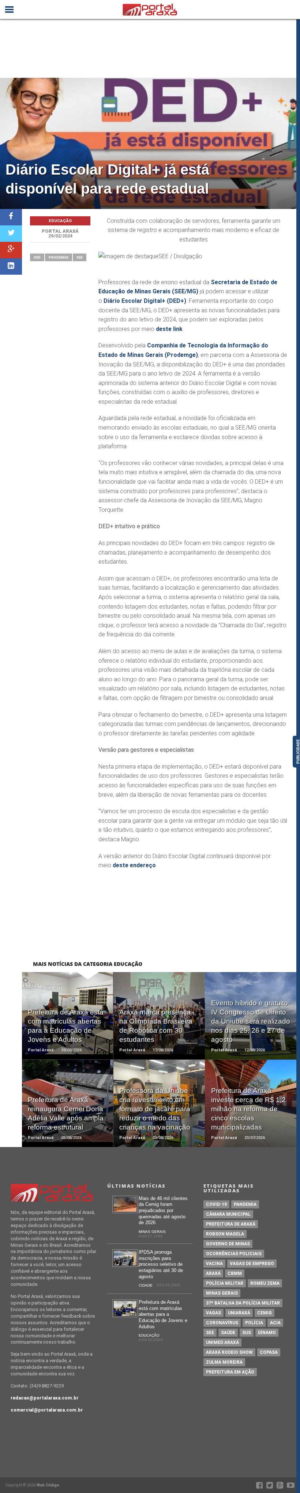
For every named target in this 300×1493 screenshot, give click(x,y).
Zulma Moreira (224, 1362)
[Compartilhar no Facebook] (11, 217)
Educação (149, 1335)
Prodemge (58, 257)
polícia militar (224, 1283)
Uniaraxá (239, 1312)
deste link (169, 328)
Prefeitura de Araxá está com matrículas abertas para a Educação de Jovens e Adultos (163, 1314)
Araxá (213, 1273)
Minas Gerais (152, 1232)
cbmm (235, 1273)
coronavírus (222, 1322)
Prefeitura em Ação (230, 1372)
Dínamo (267, 1332)
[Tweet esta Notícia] (11, 233)
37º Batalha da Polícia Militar (243, 1303)
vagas (213, 1312)
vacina (214, 1263)
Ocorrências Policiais (234, 1253)
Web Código (48, 1485)
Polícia (254, 1322)
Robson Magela (225, 1234)
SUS (246, 1332)
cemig (264, 1312)
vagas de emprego (252, 1263)
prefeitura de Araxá (230, 1224)
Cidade (146, 1285)
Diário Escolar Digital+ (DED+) (145, 300)
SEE (79, 257)
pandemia (245, 1204)
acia (275, 1322)
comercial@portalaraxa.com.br (47, 1410)
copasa (269, 1352)
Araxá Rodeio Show (229, 1352)
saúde (228, 1332)
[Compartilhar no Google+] (11, 250)
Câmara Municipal (228, 1214)
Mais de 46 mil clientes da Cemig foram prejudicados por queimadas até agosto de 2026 (163, 1211)
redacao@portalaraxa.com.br (45, 1398)
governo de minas (228, 1243)
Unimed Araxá (222, 1342)
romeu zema (265, 1283)
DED (37, 257)
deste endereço (134, 865)
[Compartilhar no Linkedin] (11, 266)
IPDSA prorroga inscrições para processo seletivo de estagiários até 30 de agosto (161, 1264)
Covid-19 (216, 1204)
